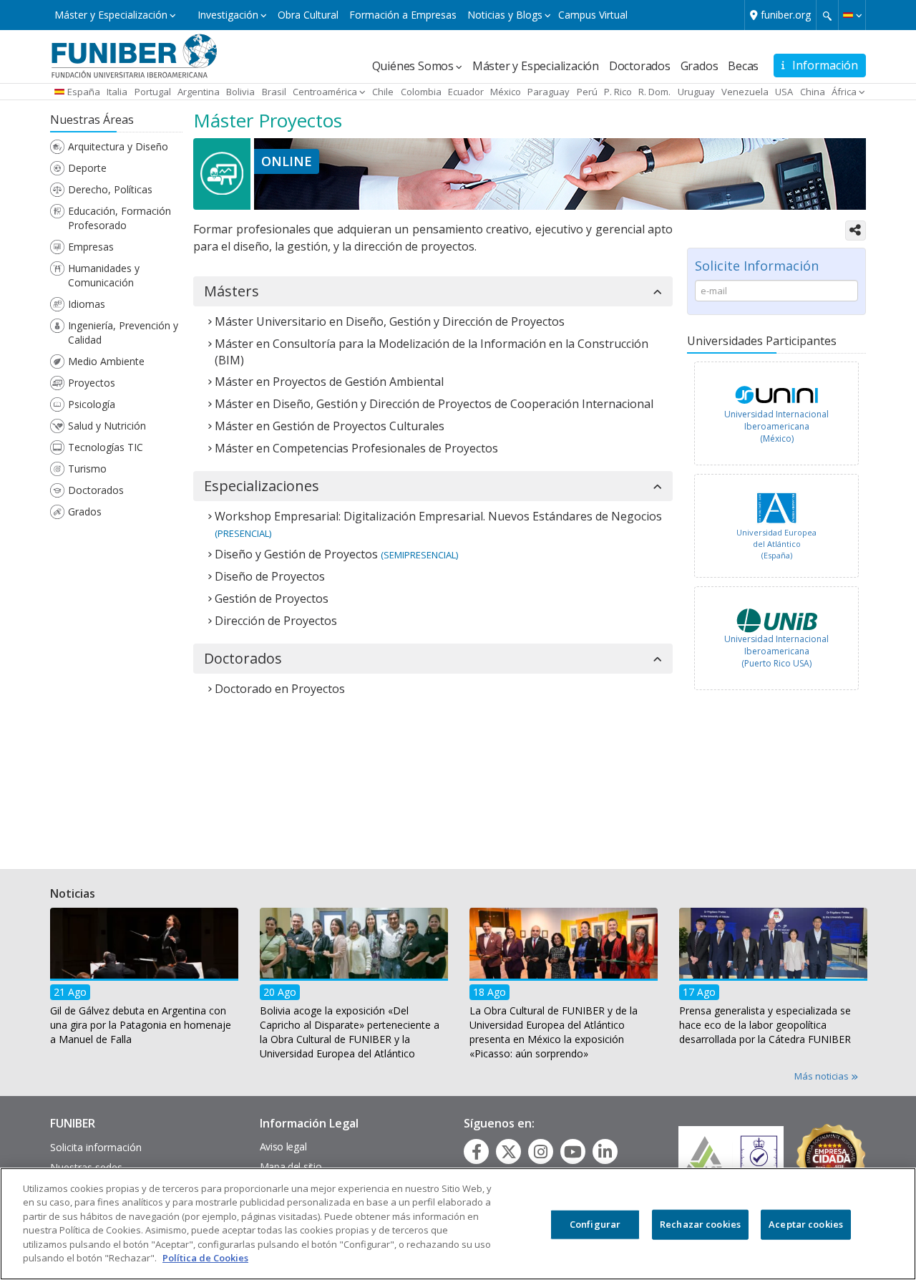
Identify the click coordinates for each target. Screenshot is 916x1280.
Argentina (198, 91)
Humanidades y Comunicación (104, 275)
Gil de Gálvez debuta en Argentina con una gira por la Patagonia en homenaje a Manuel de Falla (140, 1024)
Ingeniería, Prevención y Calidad (123, 332)
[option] (776, 417)
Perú (587, 91)
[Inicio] (134, 55)
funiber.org (786, 14)
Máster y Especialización (110, 14)
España (83, 91)
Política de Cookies (205, 1257)
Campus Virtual (593, 14)
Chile (383, 91)
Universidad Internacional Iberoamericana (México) (776, 426)
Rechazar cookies (700, 1224)
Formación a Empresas (403, 14)
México (505, 91)
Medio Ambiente (106, 361)
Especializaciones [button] (261, 486)
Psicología (91, 404)
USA (784, 91)
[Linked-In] (605, 1152)
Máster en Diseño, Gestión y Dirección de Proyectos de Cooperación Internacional (434, 404)
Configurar (595, 1224)
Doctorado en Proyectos (280, 689)
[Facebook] (476, 1152)
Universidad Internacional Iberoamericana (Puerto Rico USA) (776, 651)
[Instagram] (540, 1152)
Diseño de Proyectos (270, 576)
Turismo (87, 468)
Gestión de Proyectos (271, 598)
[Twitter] (509, 1152)
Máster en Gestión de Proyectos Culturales (329, 426)
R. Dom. (654, 91)
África (844, 91)
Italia (117, 91)
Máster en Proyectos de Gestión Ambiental (329, 381)
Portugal (153, 91)
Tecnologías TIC (105, 447)
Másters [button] (231, 291)
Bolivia (240, 91)
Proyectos (91, 382)
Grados (699, 66)
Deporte (87, 168)
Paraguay (548, 91)
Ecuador (466, 91)
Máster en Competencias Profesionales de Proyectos (356, 448)
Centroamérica (325, 91)
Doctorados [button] (243, 658)
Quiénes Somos (413, 66)
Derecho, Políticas (110, 189)
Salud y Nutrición (107, 425)
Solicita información (96, 1147)
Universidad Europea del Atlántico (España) (776, 543)
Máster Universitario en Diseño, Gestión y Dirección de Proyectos (390, 321)
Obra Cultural (308, 14)
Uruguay (696, 91)
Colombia (421, 91)
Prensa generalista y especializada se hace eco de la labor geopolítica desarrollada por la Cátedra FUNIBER (765, 1024)
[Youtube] (572, 1152)
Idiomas (86, 304)
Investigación (228, 14)
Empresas (91, 246)
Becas (743, 66)
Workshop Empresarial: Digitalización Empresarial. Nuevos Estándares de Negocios (438, 516)
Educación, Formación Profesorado (119, 218)
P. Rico (618, 91)
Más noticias (822, 1076)
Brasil (274, 91)
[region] (458, 1224)
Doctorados (640, 66)
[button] (852, 15)
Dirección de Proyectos (276, 621)
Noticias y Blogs (504, 14)
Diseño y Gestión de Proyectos (296, 554)
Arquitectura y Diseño (118, 146)
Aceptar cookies (806, 1224)
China (812, 91)
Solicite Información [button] (757, 265)
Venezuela (745, 91)
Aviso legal (283, 1146)
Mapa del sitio (291, 1166)
